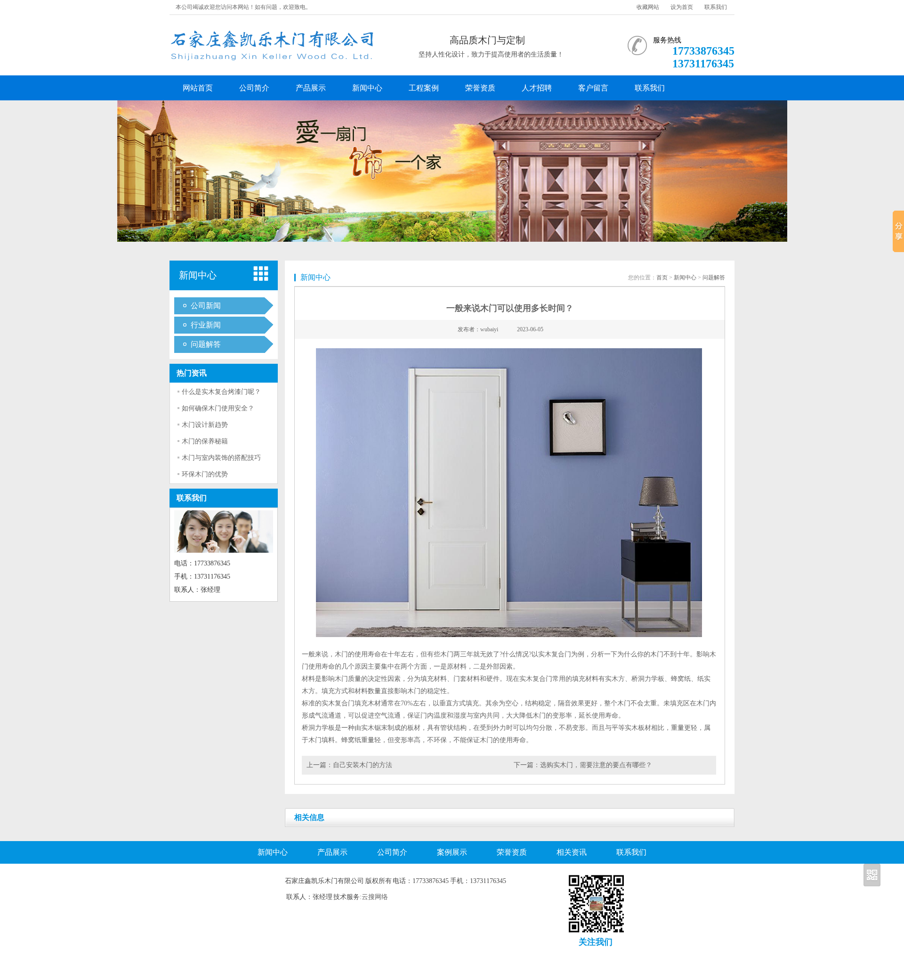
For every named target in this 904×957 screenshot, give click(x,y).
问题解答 (206, 344)
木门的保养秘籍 (205, 441)
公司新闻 (206, 306)
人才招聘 (537, 88)
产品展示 (311, 88)
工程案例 (424, 88)
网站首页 (198, 88)
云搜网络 (375, 896)
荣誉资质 (480, 88)
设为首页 (681, 7)
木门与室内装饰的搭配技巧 (221, 457)
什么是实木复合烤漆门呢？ (221, 391)
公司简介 (254, 88)
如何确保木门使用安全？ (218, 408)
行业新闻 (206, 325)
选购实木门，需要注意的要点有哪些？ (596, 765)
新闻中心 (367, 88)
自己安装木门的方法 (362, 765)
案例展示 (452, 852)
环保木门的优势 (205, 474)
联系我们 (715, 7)
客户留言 (593, 88)
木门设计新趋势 (205, 424)
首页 (662, 277)
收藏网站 (648, 7)
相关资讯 (572, 852)
